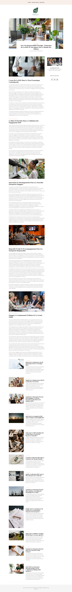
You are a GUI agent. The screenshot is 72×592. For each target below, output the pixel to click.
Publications (41, 2)
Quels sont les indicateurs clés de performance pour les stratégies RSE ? (34, 364)
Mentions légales (35, 2)
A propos (29, 2)
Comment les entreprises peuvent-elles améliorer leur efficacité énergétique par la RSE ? (35, 491)
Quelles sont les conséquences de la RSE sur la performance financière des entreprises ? (34, 510)
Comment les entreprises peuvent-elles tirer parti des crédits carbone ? (35, 550)
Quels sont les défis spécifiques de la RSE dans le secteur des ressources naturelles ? (35, 434)
